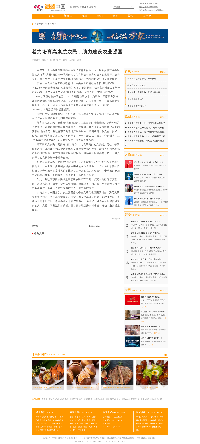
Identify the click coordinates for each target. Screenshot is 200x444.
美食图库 (50, 354)
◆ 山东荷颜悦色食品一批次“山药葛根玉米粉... (146, 136)
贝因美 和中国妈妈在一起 (151, 326)
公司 (76, 423)
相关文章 (39, 233)
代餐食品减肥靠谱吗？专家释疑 (141, 79)
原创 (132, 116)
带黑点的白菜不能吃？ (137, 85)
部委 (115, 15)
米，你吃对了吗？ (135, 99)
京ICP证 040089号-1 (77, 438)
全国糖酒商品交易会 (112, 399)
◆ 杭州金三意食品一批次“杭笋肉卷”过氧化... (145, 128)
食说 (132, 71)
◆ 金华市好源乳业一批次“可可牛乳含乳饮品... (146, 123)
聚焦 (88, 420)
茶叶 (75, 430)
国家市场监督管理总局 (130, 399)
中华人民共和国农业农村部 (151, 399)
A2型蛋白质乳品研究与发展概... (153, 312)
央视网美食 (88, 399)
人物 (133, 154)
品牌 (85, 15)
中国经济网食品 (76, 399)
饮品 (90, 427)
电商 (87, 423)
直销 (92, 423)
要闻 (51, 15)
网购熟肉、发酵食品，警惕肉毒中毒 (143, 92)
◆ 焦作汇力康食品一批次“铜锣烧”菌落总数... (145, 132)
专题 (135, 290)
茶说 (130, 15)
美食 (75, 427)
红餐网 (44, 399)
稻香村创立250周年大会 (150, 297)
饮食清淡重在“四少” (136, 106)
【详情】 (144, 307)
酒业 (80, 427)
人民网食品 (63, 399)
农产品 (147, 15)
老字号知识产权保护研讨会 (151, 338)
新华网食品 (53, 399)
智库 (71, 420)
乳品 (85, 427)
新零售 (68, 15)
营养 (100, 15)
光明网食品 (98, 399)
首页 (47, 24)
